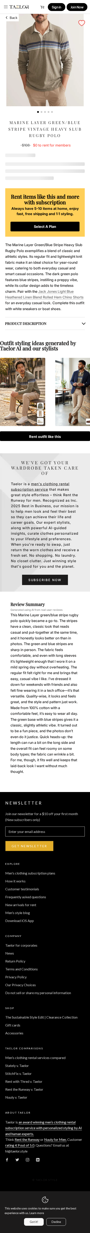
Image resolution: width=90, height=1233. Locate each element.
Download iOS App (19, 920)
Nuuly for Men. (55, 1139)
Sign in (56, 7)
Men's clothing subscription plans (30, 873)
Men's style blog (17, 913)
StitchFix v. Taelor (18, 1073)
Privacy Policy (16, 977)
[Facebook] (7, 1159)
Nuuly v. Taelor (16, 1097)
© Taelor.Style (45, 1179)
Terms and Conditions (21, 969)
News (9, 953)
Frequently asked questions (25, 897)
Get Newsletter (29, 846)
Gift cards (12, 1025)
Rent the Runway (27, 1139)
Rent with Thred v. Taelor (23, 1081)
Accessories (14, 1033)
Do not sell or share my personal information (38, 993)
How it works (15, 881)
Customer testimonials (22, 889)
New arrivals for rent (20, 905)
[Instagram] (27, 1159)
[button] (81, 23)
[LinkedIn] (38, 1159)
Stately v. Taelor (17, 1065)
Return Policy (15, 961)
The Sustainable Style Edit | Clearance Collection (41, 1017)
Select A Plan (45, 226)
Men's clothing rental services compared (35, 1058)
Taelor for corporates (21, 945)
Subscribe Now (45, 580)
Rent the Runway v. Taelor (24, 1089)
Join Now (77, 7)
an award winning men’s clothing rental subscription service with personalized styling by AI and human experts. (43, 1128)
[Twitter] (17, 1159)
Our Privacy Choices (20, 985)
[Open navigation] (6, 6)
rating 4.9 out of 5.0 (19, 1145)
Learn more (36, 1213)
